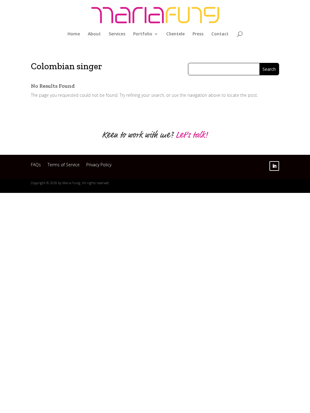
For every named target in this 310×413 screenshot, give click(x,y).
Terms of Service (64, 165)
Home (74, 34)
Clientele (175, 34)
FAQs (36, 165)
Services (117, 34)
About (94, 34)
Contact (220, 34)
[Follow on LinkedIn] (274, 166)
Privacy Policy (98, 165)
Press (198, 34)
